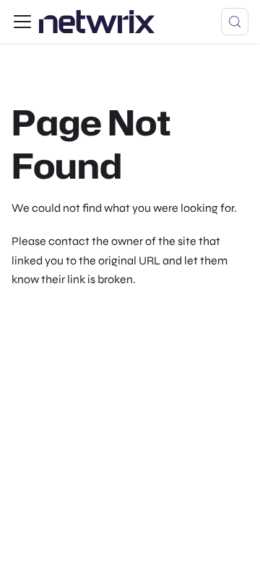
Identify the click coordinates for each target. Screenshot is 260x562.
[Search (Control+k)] (234, 21)
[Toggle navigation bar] (22, 21)
